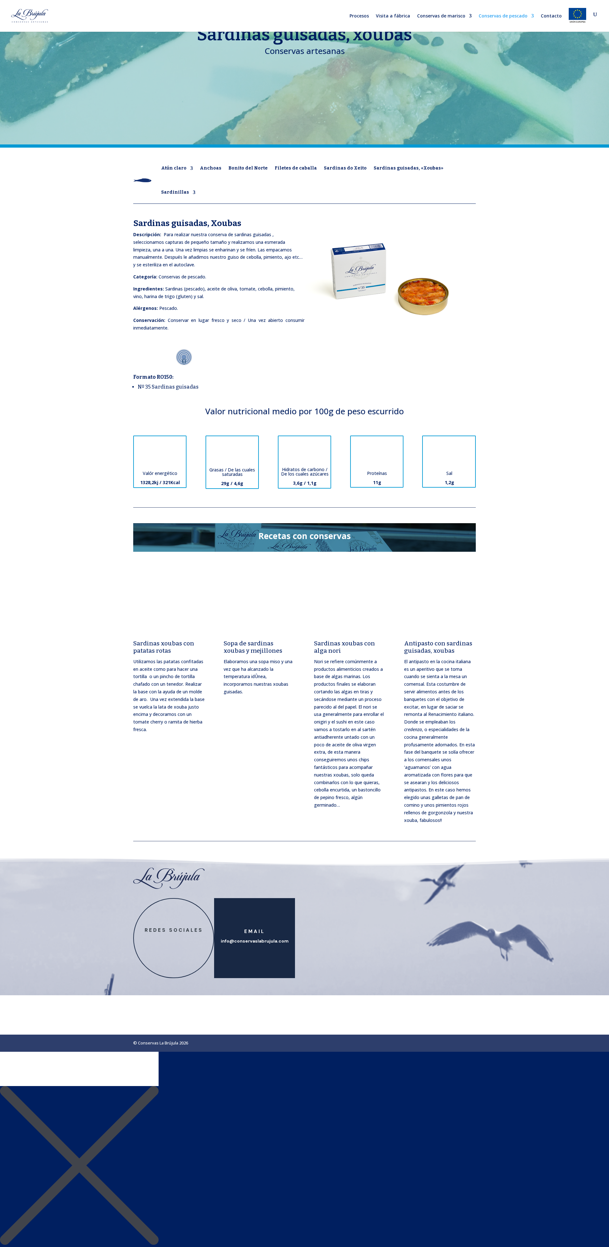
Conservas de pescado (503, 16)
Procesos (359, 16)
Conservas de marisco (441, 16)
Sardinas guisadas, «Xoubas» (408, 168)
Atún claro (174, 168)
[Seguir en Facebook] (167, 941)
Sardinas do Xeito (345, 168)
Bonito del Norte (248, 168)
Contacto (551, 16)
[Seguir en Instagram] (180, 941)
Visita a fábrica (393, 16)
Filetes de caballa (296, 168)
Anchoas (210, 168)
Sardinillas (175, 192)
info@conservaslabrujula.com (255, 941)
